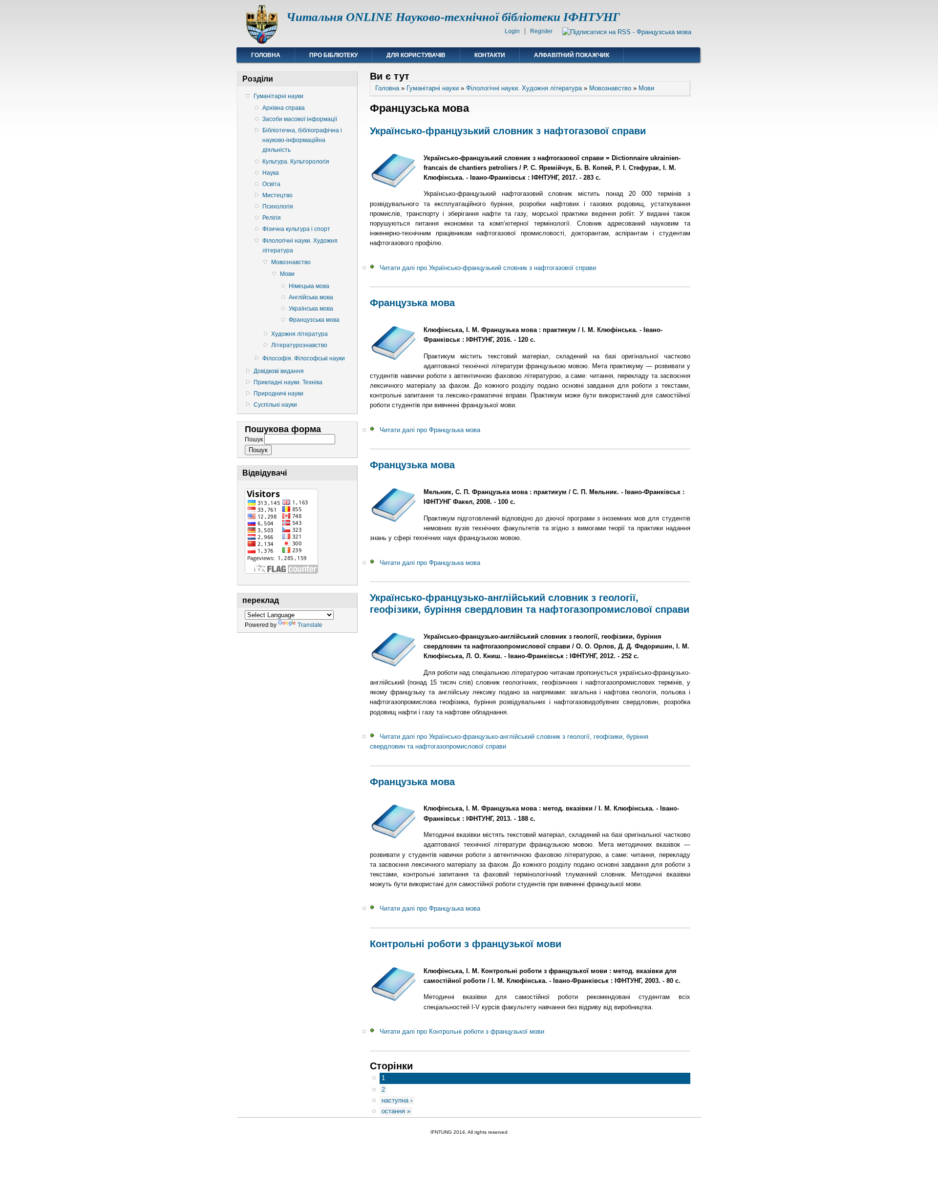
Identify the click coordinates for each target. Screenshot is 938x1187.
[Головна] (261, 41)
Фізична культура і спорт (296, 229)
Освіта (271, 184)
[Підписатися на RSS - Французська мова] (626, 32)
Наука (270, 172)
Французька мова (412, 302)
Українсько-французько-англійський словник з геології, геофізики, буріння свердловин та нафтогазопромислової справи (529, 603)
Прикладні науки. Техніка (288, 382)
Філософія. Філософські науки (303, 358)
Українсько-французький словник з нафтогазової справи (508, 130)
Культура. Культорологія (295, 161)
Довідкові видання (279, 371)
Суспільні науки (275, 404)
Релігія (271, 217)
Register (541, 31)
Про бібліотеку (333, 55)
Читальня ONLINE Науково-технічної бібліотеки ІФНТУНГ (453, 16)
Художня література (299, 334)
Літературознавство (299, 345)
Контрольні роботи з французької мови (465, 943)
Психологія (277, 206)
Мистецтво (277, 195)
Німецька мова (309, 286)
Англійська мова (311, 297)
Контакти (489, 55)
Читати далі (488, 267)
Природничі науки (278, 393)
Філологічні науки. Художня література (300, 245)
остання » (396, 1111)
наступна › (397, 1100)
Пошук (254, 439)
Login (512, 31)
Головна (265, 55)
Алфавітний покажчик (571, 55)
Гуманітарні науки (278, 96)
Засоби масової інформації (299, 119)
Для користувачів (416, 55)
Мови (287, 274)
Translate (310, 625)
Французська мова (314, 319)
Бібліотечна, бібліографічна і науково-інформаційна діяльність (302, 140)
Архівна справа (283, 107)
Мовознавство (291, 262)
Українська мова (311, 308)
